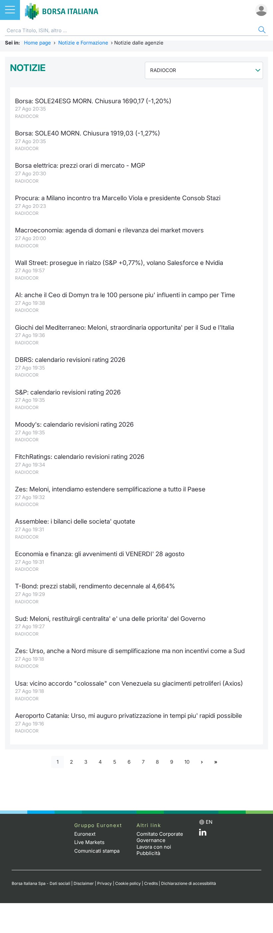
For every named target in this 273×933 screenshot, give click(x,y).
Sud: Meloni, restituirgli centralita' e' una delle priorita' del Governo (110, 619)
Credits (151, 883)
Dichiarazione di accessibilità (188, 883)
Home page (37, 43)
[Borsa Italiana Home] (61, 10)
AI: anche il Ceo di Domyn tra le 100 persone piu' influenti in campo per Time (125, 295)
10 (186, 762)
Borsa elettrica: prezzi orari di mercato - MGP (80, 165)
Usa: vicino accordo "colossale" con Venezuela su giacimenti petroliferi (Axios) (129, 683)
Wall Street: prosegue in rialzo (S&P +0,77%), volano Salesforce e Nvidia (119, 263)
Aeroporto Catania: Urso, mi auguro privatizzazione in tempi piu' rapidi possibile (128, 716)
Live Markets (89, 842)
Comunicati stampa (97, 851)
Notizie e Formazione (83, 43)
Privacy (104, 883)
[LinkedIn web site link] (202, 834)
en (209, 822)
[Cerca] (261, 31)
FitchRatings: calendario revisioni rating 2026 (79, 457)
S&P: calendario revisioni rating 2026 (68, 392)
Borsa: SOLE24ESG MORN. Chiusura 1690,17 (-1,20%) (93, 101)
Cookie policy (128, 883)
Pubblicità (148, 853)
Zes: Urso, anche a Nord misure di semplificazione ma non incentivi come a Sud (130, 651)
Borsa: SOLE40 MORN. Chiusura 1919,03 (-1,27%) (87, 133)
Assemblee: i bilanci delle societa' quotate (75, 521)
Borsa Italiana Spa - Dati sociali (41, 883)
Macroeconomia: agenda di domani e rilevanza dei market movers (109, 230)
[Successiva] (201, 762)
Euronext (85, 834)
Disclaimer (84, 883)
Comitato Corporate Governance (159, 837)
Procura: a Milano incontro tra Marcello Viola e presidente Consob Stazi (117, 198)
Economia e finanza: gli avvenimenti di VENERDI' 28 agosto (99, 554)
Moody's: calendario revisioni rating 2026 (74, 424)
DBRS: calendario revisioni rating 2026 (70, 360)
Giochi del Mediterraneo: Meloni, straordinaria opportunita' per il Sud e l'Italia (124, 327)
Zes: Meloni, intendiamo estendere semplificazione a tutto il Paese (110, 489)
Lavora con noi (153, 847)
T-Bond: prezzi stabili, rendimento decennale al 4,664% (95, 586)
